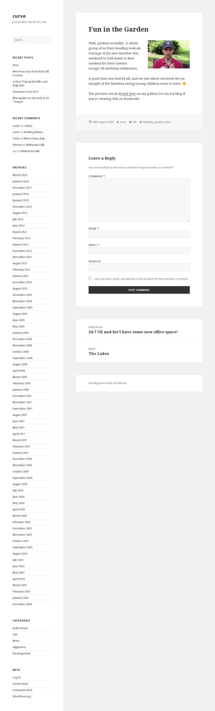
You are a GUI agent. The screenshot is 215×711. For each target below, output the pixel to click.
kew (168, 122)
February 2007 (21, 446)
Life (15, 634)
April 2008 (19, 370)
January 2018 (21, 181)
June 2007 (19, 421)
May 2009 (19, 326)
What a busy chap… (35, 138)
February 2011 (21, 269)
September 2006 (23, 478)
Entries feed (20, 684)
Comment (97, 176)
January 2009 (21, 333)
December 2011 (22, 251)
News (16, 641)
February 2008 (21, 383)
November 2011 (22, 257)
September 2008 (23, 358)
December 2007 (22, 396)
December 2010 (22, 282)
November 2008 (22, 345)
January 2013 (21, 200)
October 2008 (21, 351)
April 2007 (19, 434)
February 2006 (21, 522)
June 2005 (19, 566)
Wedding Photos (33, 132)
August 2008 (20, 364)
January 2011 (21, 276)
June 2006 (19, 497)
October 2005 (21, 541)
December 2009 (22, 295)
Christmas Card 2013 (25, 91)
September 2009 (23, 307)
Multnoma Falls (35, 145)
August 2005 (20, 553)
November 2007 (22, 402)
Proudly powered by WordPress (108, 383)
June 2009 (19, 320)
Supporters (19, 647)
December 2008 (22, 339)
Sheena (17, 145)
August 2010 (20, 288)
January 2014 (21, 194)
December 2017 (22, 187)
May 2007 (19, 427)
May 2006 (19, 503)
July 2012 (18, 219)
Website (95, 261)
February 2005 (21, 591)
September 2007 (23, 408)
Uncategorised (21, 653)
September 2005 (23, 547)
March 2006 (20, 516)
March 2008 (20, 377)
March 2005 (20, 585)
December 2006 (22, 459)
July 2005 (18, 560)
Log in (16, 677)
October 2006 (21, 471)
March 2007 (20, 440)
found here (127, 93)
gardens (159, 122)
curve (19, 16)
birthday (148, 122)
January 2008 (21, 389)
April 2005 (19, 579)
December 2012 (22, 206)
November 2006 (22, 465)
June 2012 (19, 225)
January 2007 (21, 453)
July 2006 (18, 490)
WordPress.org (22, 696)
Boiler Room (20, 628)
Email (94, 245)
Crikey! (28, 126)
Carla (16, 126)
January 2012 (21, 244)
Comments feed (22, 690)
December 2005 (22, 528)
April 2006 (19, 509)
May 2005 (19, 572)
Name (94, 228)
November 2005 (22, 534)
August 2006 (20, 484)
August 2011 (20, 263)
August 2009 (20, 314)
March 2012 (20, 232)
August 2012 (20, 213)
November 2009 (22, 301)
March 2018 (20, 175)
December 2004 (22, 604)
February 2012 (21, 238)
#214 (15, 65)
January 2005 (21, 598)
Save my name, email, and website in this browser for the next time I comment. (141, 279)
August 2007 (20, 415)
